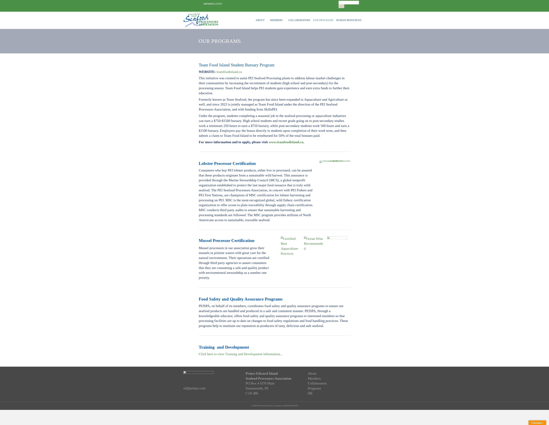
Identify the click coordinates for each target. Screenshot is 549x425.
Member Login (213, 3)
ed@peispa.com (194, 388)
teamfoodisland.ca (229, 72)
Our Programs (323, 20)
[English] (340, 9)
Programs (314, 388)
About (260, 20)
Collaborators (299, 20)
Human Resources (349, 20)
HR (310, 393)
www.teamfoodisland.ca (286, 142)
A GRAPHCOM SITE (290, 406)
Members (276, 20)
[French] (342, 9)
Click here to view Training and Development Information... (241, 354)
